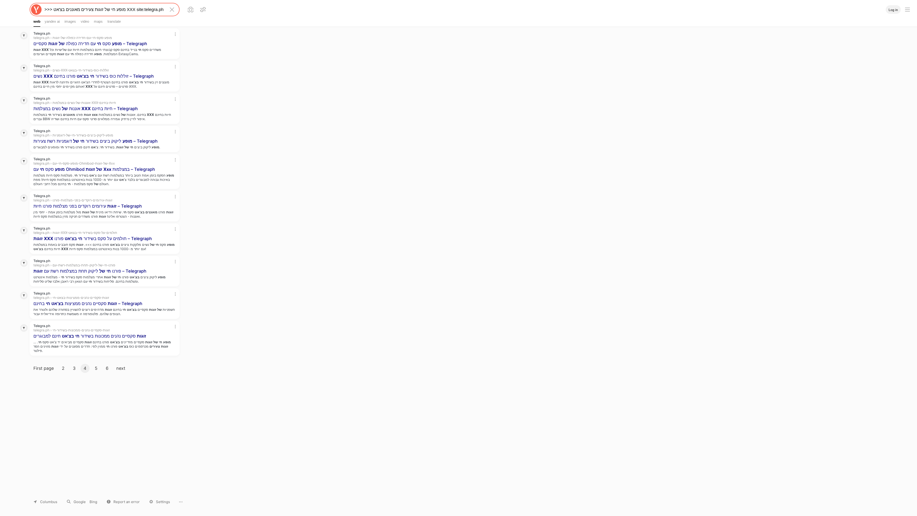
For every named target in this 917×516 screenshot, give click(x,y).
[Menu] (907, 9)
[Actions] (175, 34)
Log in (893, 10)
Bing (93, 502)
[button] (123, 501)
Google (80, 502)
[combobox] (104, 9)
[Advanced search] (203, 9)
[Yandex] (36, 9)
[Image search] (190, 9)
